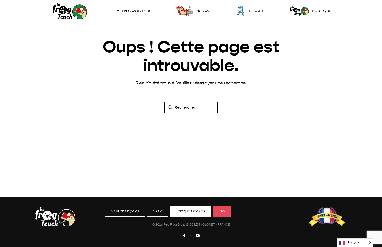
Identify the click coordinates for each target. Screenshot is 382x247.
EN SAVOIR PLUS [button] (136, 11)
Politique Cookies (190, 211)
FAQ (222, 211)
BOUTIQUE (321, 11)
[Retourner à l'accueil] (70, 11)
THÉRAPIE (255, 11)
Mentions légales (125, 211)
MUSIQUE (204, 11)
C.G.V (157, 211)
